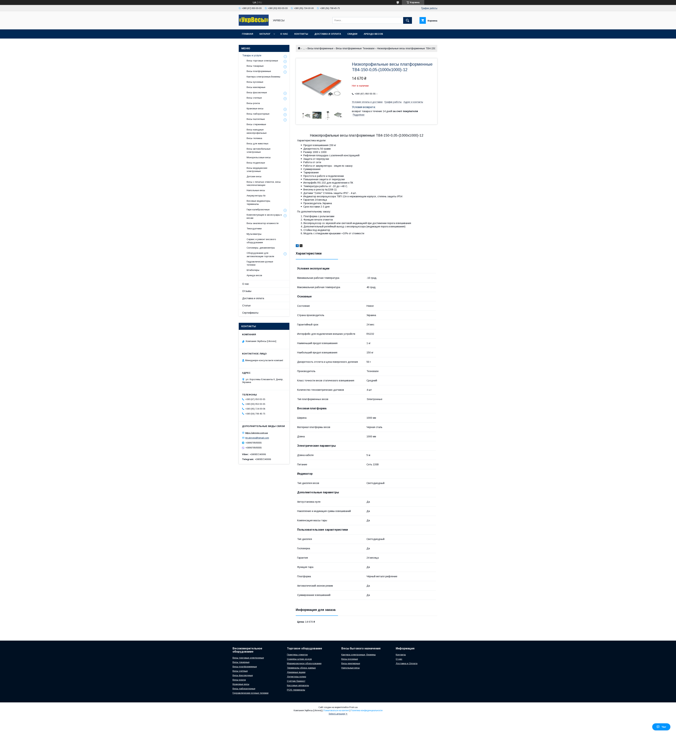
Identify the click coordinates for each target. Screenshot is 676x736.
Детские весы (254, 176)
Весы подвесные (256, 162)
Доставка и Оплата (406, 663)
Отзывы (246, 291)
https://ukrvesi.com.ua (256, 432)
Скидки (352, 34)
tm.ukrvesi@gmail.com (257, 437)
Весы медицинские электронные (257, 169)
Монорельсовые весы (259, 157)
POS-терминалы (296, 689)
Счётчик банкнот (296, 681)
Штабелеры (253, 270)
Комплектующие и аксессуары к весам (264, 216)
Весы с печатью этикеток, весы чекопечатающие (264, 183)
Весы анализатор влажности (262, 223)
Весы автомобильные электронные (258, 150)
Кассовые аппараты (298, 685)
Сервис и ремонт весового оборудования (261, 241)
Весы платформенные (320, 48)
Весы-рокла (253, 103)
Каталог (264, 34)
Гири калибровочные (258, 209)
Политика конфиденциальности (367, 710)
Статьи (246, 305)
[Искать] (407, 20)
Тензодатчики (254, 228)
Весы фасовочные (257, 92)
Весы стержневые (256, 124)
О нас (284, 34)
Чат (664, 726)
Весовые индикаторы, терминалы (259, 202)
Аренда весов (373, 34)
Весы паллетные (256, 119)
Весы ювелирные (256, 87)
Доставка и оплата (327, 34)
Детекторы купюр (296, 676)
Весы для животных (257, 143)
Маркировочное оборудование (304, 663)
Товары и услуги (251, 55)
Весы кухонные (255, 82)
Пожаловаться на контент (336, 710)
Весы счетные (254, 97)
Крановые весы (255, 108)
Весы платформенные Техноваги (355, 48)
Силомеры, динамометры (261, 247)
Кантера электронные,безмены (263, 76)
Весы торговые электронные (262, 60)
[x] (301, 246)
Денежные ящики (296, 672)
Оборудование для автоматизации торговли (260, 254)
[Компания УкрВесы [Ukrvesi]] (254, 24)
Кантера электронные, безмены (358, 654)
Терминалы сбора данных (301, 667)
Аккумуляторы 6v (256, 195)
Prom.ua (353, 707)
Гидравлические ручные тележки (260, 263)
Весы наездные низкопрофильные (257, 131)
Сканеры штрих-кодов (299, 659)
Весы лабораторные (258, 113)
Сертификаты (250, 312)
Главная (247, 34)
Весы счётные (240, 671)
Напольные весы (256, 190)
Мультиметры (254, 234)
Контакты (301, 34)
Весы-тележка (254, 138)
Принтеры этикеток (297, 654)
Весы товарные (255, 66)
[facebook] (297, 246)
